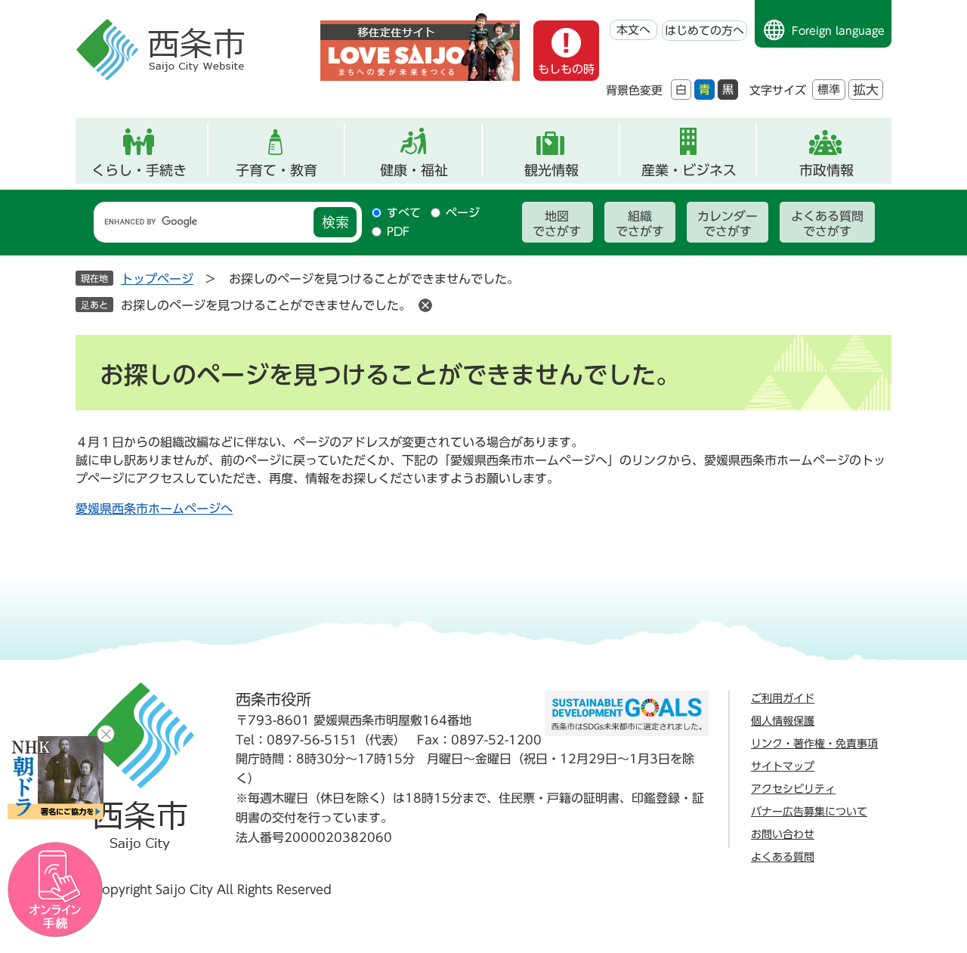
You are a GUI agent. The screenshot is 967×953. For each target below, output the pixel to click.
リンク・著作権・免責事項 (814, 743)
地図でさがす (557, 223)
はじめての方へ (704, 30)
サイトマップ (782, 766)
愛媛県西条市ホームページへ (154, 509)
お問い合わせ (782, 834)
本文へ (633, 30)
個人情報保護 (782, 721)
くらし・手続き (139, 170)
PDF (398, 231)
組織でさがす (640, 223)
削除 (425, 305)
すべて (404, 212)
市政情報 (826, 170)
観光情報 (551, 170)
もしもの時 (566, 69)
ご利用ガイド (782, 698)
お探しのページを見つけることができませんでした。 (266, 305)
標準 (828, 89)
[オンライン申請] (55, 890)
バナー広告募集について (809, 811)
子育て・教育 (276, 170)
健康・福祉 (414, 170)
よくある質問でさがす (827, 223)
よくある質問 (782, 857)
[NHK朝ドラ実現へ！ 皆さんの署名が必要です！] (55, 777)
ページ (463, 212)
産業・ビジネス (689, 170)
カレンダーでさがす (727, 223)
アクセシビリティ (793, 789)
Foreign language (838, 31)
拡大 (866, 89)
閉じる (106, 734)
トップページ (157, 279)
